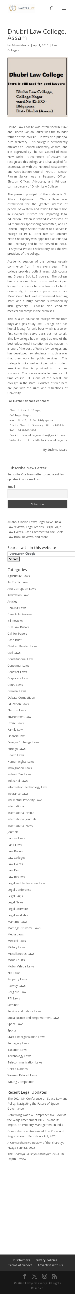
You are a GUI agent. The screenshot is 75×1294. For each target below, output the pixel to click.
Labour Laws (16, 838)
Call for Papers (17, 633)
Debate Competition (21, 697)
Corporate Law (18, 678)
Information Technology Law (27, 787)
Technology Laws (19, 1056)
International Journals (22, 819)
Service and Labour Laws (24, 1011)
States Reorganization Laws (26, 1037)
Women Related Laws (22, 1075)
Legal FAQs (15, 896)
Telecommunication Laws (25, 1062)
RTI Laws (14, 998)
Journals (13, 832)
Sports (12, 1030)
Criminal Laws (17, 691)
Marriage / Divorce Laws (24, 928)
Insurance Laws (18, 794)
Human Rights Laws (21, 762)
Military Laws (16, 947)
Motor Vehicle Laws (21, 966)
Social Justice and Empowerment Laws (34, 1018)
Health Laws (16, 755)
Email (11, 486)
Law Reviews (16, 877)
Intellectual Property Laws (25, 800)
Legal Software (18, 909)
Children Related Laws (22, 646)
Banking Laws (17, 608)
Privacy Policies (46, 1260)
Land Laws (15, 845)
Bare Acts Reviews (20, 614)
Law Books (15, 851)
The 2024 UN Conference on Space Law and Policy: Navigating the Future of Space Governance (38, 1103)
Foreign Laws (17, 749)
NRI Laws (14, 973)
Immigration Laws (20, 768)
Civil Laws (14, 653)
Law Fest (14, 870)
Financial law (16, 736)
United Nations (18, 1069)
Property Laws (17, 979)
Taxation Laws (17, 1050)
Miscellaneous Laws (21, 954)
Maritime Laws (18, 922)
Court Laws (15, 685)
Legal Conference (19, 890)
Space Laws (16, 1024)
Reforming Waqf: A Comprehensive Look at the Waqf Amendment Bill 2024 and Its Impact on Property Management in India (37, 1120)
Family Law (15, 729)
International (16, 806)
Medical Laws (17, 941)
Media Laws (16, 934)
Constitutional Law (20, 659)
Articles (12, 601)
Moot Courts (16, 960)
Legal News (15, 902)
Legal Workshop (18, 915)
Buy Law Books (18, 627)
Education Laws (18, 704)
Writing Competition (21, 1082)
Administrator (20, 45)
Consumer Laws (18, 665)
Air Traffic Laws (18, 582)
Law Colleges (16, 858)
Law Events (15, 864)
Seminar (13, 1005)
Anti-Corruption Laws (22, 589)
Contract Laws (17, 672)
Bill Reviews (15, 621)
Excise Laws (16, 723)
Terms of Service (20, 1265)
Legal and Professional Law (26, 883)
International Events (21, 813)
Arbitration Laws (19, 595)
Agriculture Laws (19, 576)
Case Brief (14, 640)
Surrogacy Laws (18, 1043)
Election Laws (17, 710)
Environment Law (19, 717)
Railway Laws (17, 986)
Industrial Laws (18, 781)
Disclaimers (21, 1260)
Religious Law (17, 992)
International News (20, 826)
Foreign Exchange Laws (23, 742)
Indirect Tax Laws (19, 774)
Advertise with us (50, 1265)
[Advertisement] (37, 1205)
